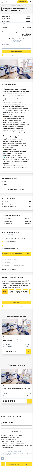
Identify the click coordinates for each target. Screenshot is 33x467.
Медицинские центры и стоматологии (19, 5)
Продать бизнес (16, 431)
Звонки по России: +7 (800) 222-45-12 (11, 416)
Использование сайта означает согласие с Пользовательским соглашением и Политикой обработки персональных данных (16, 445)
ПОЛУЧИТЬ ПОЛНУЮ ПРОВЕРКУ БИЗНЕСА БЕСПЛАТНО (16, 253)
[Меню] (30, 2)
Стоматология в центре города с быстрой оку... (14, 339)
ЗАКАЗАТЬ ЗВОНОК (14, 464)
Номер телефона (6, 44)
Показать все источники (9, 269)
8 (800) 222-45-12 (16, 38)
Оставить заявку (22, 1)
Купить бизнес (16, 427)
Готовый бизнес (4, 5)
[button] (30, 69)
